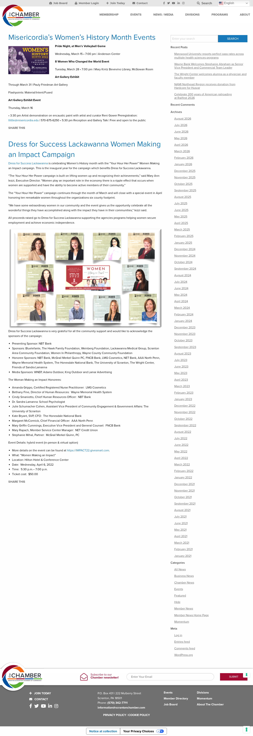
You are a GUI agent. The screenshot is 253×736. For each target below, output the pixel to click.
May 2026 (180, 138)
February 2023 (183, 393)
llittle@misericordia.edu (23, 120)
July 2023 (180, 360)
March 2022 (182, 464)
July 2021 (180, 516)
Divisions (203, 692)
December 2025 (184, 171)
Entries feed (182, 642)
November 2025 (184, 177)
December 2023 (184, 327)
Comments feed (184, 648)
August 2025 (182, 197)
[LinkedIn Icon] (178, 3)
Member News (183, 608)
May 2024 (180, 295)
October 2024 (183, 262)
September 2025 (185, 190)
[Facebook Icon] (164, 3)
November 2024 (184, 256)
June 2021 (181, 523)
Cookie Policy (139, 715)
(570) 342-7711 (117, 703)
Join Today (117, 3)
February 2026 (183, 158)
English (228, 3)
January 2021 (182, 556)
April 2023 (181, 380)
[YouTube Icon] (173, 3)
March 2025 (182, 229)
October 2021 (183, 497)
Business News (184, 576)
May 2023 (180, 373)
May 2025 (180, 216)
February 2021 (183, 549)
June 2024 (181, 288)
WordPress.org (183, 655)
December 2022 (184, 406)
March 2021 (181, 543)
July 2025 (180, 203)
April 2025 (181, 223)
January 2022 (183, 477)
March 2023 (182, 386)
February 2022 (183, 471)
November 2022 (184, 412)
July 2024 (180, 282)
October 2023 (183, 340)
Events (178, 589)
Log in (178, 635)
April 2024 (181, 301)
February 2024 (183, 314)
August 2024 (182, 275)
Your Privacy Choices (138, 731)
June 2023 (181, 366)
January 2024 (183, 321)
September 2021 (184, 504)
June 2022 (181, 445)
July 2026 (180, 125)
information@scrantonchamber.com (121, 707)
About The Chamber (210, 704)
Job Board (60, 3)
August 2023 (182, 353)
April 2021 (180, 536)
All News (180, 569)
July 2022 (180, 438)
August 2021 (182, 510)
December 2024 (184, 249)
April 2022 (181, 458)
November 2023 (184, 334)
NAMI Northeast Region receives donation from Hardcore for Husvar (204, 86)
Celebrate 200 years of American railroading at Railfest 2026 (203, 96)
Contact (142, 3)
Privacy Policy (114, 715)
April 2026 (181, 145)
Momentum (181, 622)
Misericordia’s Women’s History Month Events (82, 37)
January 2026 (183, 164)
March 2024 (182, 308)
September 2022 (185, 425)
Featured (180, 595)
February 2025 (183, 236)
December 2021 (184, 484)
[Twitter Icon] (168, 3)
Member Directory (176, 698)
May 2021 (180, 530)
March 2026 (182, 151)
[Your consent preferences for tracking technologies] (246, 729)
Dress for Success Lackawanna (28, 163)
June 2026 (181, 132)
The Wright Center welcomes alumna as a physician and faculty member (210, 76)
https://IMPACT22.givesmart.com (88, 450)
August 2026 (182, 119)
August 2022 (182, 432)
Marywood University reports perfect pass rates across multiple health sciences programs (209, 55)
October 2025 (183, 184)
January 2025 (183, 243)
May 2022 (180, 451)
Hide (177, 602)
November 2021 (184, 491)
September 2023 (185, 347)
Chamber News (184, 582)
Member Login (88, 3)
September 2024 (185, 269)
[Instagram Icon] (183, 3)
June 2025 (181, 210)
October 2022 (183, 419)
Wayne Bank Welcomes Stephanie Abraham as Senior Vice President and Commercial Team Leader (208, 66)
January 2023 (183, 399)
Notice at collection (103, 731)
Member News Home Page (191, 615)
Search (206, 3)
